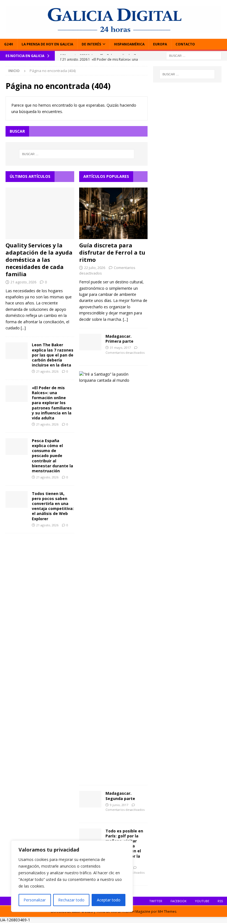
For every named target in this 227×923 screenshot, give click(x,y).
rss (220, 901)
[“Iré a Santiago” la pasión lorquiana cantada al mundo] (111, 377)
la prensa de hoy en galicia (47, 44)
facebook (179, 901)
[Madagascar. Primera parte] (90, 342)
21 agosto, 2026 (23, 282)
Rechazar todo (71, 900)
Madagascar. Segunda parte (120, 796)
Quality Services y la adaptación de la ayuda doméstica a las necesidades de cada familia (39, 260)
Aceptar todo (108, 900)
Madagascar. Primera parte (119, 339)
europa (160, 44)
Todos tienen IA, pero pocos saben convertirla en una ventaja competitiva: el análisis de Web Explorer (53, 506)
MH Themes (167, 911)
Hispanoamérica (129, 44)
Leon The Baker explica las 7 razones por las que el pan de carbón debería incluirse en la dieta (52, 355)
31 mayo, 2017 (120, 347)
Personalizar (35, 900)
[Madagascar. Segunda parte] (90, 799)
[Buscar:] (193, 55)
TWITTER (155, 901)
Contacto (185, 44)
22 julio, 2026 (94, 267)
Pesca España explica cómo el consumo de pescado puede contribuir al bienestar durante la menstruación (52, 455)
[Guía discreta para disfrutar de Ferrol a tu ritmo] (113, 213)
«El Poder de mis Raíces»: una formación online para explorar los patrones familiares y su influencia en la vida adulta (52, 403)
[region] (72, 876)
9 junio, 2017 (119, 805)
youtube (202, 901)
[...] (23, 327)
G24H (8, 44)
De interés (91, 44)
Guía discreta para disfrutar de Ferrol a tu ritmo (112, 252)
